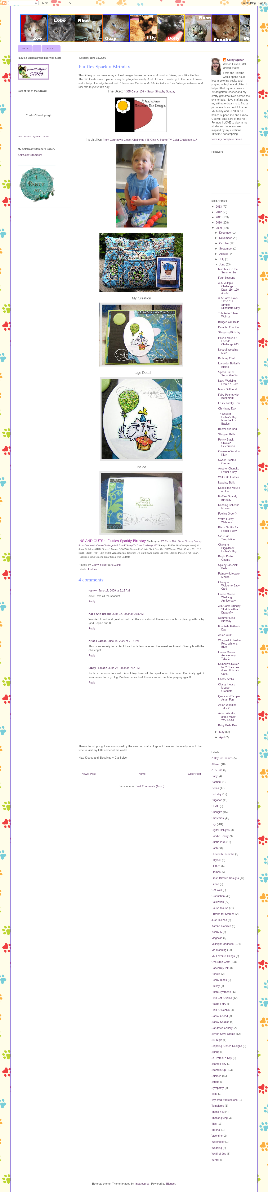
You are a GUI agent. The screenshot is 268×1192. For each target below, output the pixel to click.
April (222, 737)
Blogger (170, 1183)
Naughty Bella (226, 482)
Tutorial (215, 1129)
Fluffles (92, 569)
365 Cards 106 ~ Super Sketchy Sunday (150, 91)
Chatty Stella (226, 679)
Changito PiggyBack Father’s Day (227, 548)
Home (25, 48)
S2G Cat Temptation (226, 537)
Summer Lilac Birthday (226, 619)
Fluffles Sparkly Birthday (227, 498)
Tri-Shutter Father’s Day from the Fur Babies (227, 418)
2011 (219, 217)
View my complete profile (226, 139)
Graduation (218, 896)
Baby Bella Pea (227, 725)
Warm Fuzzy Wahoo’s (226, 520)
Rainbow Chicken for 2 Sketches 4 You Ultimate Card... (228, 668)
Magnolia (216, 938)
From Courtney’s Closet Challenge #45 (126, 139)
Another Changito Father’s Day (228, 470)
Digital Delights (220, 830)
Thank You (217, 1111)
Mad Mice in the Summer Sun (228, 271)
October (224, 243)
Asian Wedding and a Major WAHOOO (227, 716)
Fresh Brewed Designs (225, 878)
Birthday (216, 794)
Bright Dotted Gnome (226, 558)
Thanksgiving (219, 1117)
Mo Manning (218, 950)
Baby (214, 776)
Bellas (215, 788)
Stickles (216, 1076)
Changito (216, 812)
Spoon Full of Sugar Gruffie (227, 373)
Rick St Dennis (220, 1009)
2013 (219, 206)
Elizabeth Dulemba (222, 854)
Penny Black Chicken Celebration (226, 443)
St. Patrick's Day (221, 1057)
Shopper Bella (226, 434)
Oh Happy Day (227, 408)
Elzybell (216, 860)
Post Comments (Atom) (149, 786)
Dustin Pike (218, 842)
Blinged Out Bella (228, 322)
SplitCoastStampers (30, 154)
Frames (216, 872)
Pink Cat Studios (221, 998)
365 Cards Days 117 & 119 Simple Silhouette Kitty (229, 302)
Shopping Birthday (229, 332)
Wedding (216, 1147)
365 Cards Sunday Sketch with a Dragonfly (229, 609)
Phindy (215, 986)
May (222, 731)
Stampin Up (218, 1069)
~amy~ (93, 590)
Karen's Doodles (221, 926)
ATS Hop (216, 770)
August (224, 253)
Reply (92, 601)
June (222, 264)
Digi (213, 824)
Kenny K (216, 931)
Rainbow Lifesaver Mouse (229, 575)
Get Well (216, 890)
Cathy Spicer (235, 59)
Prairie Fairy (218, 1003)
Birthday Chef (226, 358)
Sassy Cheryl (219, 1016)
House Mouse (219, 908)
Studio (215, 1081)
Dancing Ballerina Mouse (228, 506)
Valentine (217, 1135)
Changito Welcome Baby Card (229, 585)
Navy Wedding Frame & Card (228, 382)
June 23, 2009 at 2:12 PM (124, 667)
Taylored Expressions (224, 1099)
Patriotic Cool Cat (229, 327)
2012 (219, 212)
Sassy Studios (220, 1021)
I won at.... (51, 48)
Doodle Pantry (220, 836)
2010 (219, 222)
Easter (215, 848)
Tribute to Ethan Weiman (228, 315)
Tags (214, 1093)
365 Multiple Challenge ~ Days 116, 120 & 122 (228, 287)
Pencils (215, 973)
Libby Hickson (98, 667)
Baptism (216, 782)
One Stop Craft (220, 961)
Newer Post (89, 773)
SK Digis (216, 1039)
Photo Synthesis (221, 991)
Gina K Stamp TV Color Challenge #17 (173, 139)
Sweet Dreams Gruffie (227, 461)
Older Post (194, 773)
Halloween (217, 901)
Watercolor (217, 1141)
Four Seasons (226, 277)
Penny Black (219, 979)
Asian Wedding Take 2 (227, 706)
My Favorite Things (223, 956)
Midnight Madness (222, 943)
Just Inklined (219, 920)
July (222, 259)
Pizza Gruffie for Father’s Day (228, 529)
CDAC (215, 806)
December (225, 232)
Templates (217, 1105)
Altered (215, 764)
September (226, 248)
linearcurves (142, 1183)
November (225, 237)
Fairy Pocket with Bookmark (228, 396)
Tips (214, 1123)
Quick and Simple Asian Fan (229, 698)
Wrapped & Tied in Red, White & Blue (229, 643)
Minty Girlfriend (227, 389)
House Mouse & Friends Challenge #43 (228, 341)
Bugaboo (216, 800)
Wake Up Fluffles (228, 477)
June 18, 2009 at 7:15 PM (123, 640)
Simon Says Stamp (223, 1033)
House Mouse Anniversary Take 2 (227, 655)
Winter (215, 1159)
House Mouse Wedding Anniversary (227, 597)
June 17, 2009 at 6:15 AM (114, 590)
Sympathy (217, 1087)
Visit (33, 136)
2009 (219, 228)
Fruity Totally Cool (229, 403)
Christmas (217, 818)
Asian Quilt (225, 635)
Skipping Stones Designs (226, 1046)
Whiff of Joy (218, 1153)
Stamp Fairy (218, 1063)
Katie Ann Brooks (100, 613)
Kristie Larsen (98, 640)
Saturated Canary (222, 1028)
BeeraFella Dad (227, 428)
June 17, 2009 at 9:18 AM (128, 613)
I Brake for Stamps (222, 913)
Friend (215, 884)
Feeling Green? (227, 513)
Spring (215, 1051)
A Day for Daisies (222, 758)
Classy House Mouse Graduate (226, 688)
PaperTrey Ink (220, 968)
